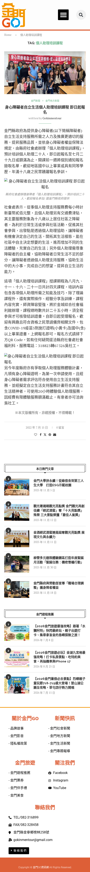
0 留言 (60, 427)
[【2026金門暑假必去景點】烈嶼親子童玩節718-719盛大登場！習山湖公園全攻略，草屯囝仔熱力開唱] (16, 685)
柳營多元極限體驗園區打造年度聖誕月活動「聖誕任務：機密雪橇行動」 (58, 560)
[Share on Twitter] (45, 435)
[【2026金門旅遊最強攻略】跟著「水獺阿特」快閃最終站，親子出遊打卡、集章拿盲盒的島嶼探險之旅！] (16, 632)
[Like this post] (35, 435)
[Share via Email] (54, 435)
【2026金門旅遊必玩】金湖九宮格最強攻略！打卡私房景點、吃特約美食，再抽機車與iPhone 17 (59, 657)
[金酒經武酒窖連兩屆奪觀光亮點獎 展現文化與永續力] (16, 538)
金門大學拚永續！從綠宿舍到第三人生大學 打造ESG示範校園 (58, 483)
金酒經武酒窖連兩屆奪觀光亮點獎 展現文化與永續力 (59, 535)
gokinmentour (52, 118)
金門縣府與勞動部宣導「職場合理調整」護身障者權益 (58, 585)
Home (8, 35)
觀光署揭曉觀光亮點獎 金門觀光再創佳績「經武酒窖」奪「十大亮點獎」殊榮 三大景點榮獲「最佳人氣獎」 (59, 510)
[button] (63, 14)
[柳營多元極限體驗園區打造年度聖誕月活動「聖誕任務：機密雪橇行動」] (16, 564)
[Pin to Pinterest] (50, 435)
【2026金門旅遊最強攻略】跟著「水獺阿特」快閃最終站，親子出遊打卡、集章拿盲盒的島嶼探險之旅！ (59, 630)
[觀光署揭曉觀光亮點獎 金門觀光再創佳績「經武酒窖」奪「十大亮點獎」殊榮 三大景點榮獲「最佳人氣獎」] (16, 512)
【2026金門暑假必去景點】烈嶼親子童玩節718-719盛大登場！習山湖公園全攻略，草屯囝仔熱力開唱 (59, 683)
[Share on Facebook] (40, 435)
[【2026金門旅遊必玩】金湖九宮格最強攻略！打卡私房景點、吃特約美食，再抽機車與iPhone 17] (16, 658)
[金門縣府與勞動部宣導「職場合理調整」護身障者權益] (16, 589)
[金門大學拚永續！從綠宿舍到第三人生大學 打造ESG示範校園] (16, 487)
